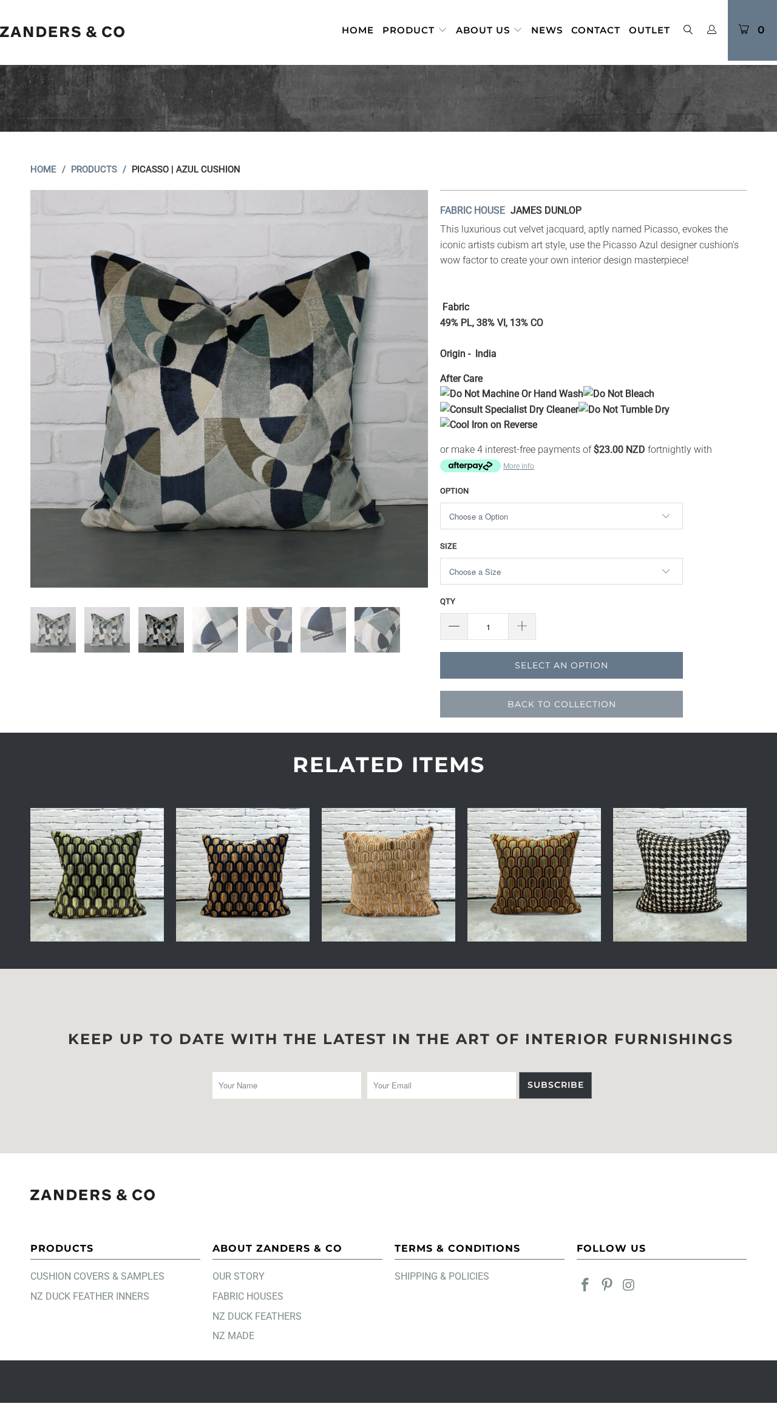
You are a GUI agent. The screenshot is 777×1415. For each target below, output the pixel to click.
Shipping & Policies (442, 1276)
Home (358, 30)
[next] (407, 389)
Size (448, 546)
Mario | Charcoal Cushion (680, 875)
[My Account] (712, 30)
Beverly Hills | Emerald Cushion (97, 875)
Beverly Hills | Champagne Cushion (388, 875)
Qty (447, 601)
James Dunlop (546, 210)
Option (454, 490)
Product (410, 30)
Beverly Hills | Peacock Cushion (534, 875)
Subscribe (556, 1084)
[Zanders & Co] (62, 32)
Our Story (238, 1276)
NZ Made (233, 1336)
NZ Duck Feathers (257, 1316)
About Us (484, 30)
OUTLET (649, 30)
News (547, 30)
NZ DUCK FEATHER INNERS (89, 1296)
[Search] (688, 30)
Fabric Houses (247, 1296)
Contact (595, 30)
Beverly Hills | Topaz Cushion (243, 875)
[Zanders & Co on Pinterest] (608, 1286)
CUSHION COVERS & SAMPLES (97, 1276)
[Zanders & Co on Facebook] (586, 1286)
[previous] (51, 389)
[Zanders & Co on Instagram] (629, 1286)
